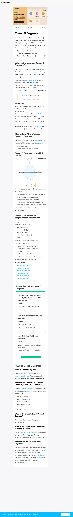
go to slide (24, 357)
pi (33, 83)
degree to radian (30, 80)
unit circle (40, 455)
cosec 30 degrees (23, 273)
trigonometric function (22, 376)
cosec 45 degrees (23, 276)
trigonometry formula (26, 389)
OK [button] (66, 514)
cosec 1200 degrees (23, 268)
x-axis (43, 450)
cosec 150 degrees (23, 266)
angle (34, 74)
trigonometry (23, 222)
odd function (37, 126)
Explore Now (19, 22)
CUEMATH (5, 2)
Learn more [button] (35, 514)
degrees (39, 143)
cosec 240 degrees (23, 271)
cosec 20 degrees (23, 278)
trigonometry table (30, 410)
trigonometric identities (27, 432)
